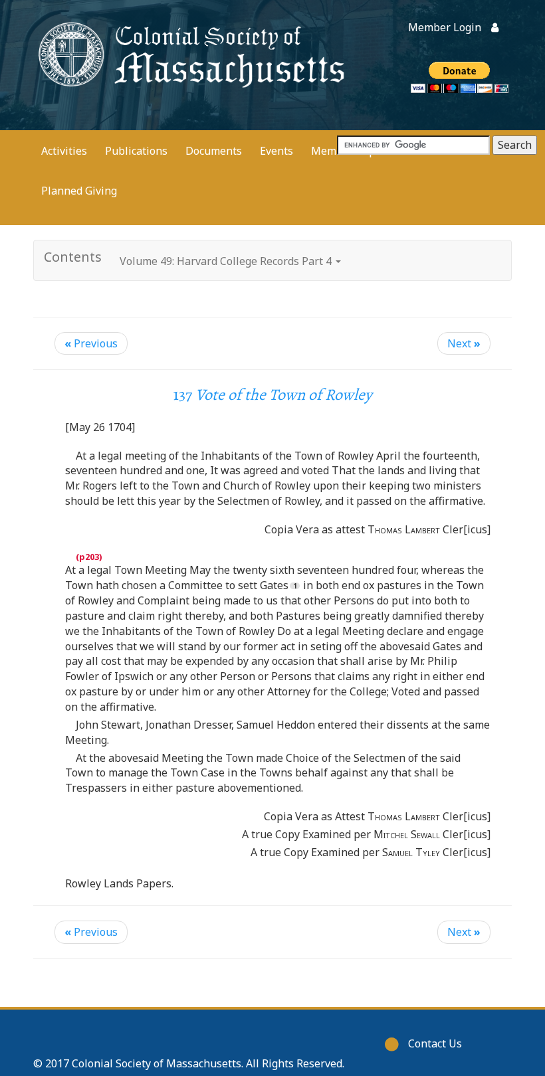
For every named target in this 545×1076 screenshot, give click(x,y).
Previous (91, 343)
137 (272, 394)
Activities (64, 150)
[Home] (189, 53)
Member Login (444, 27)
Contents (73, 257)
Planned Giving (79, 190)
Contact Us (435, 1043)
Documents (213, 150)
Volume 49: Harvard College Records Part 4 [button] (227, 261)
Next (464, 343)
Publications (136, 150)
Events (276, 150)
